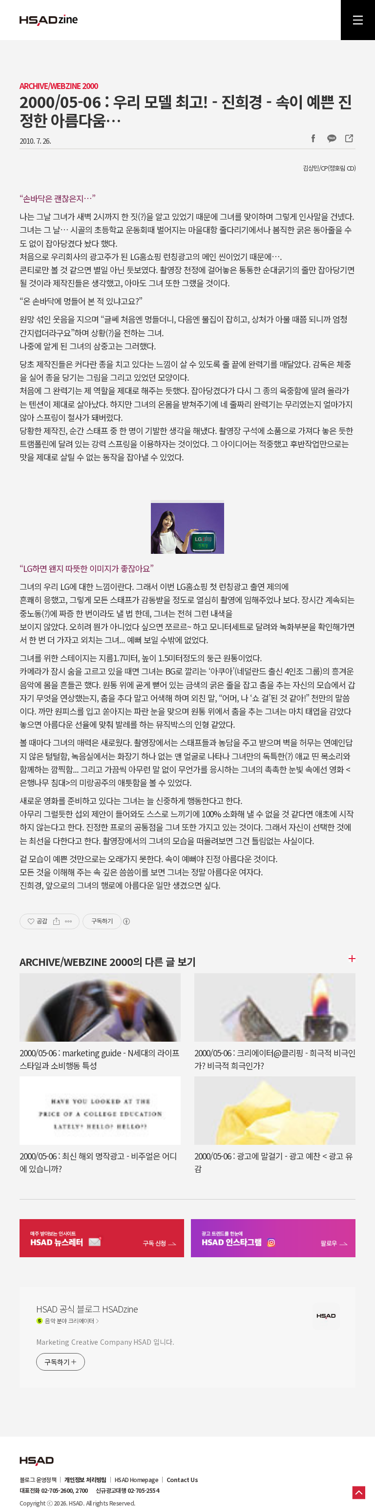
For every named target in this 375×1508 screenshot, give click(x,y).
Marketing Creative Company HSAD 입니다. (105, 1342)
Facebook (313, 138)
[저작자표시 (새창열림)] (126, 921)
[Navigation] (358, 20)
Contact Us (182, 1480)
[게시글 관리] (68, 921)
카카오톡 (331, 138)
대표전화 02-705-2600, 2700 (54, 1490)
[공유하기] (56, 921)
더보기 (350, 958)
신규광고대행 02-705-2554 (127, 1490)
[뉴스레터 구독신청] (102, 1239)
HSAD (37, 1454)
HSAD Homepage (136, 1480)
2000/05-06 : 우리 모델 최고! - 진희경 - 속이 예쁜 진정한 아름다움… (186, 110)
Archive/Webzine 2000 (59, 85)
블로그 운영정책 (38, 1480)
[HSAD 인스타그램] (273, 1239)
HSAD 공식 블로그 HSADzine (49, 20)
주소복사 (348, 138)
